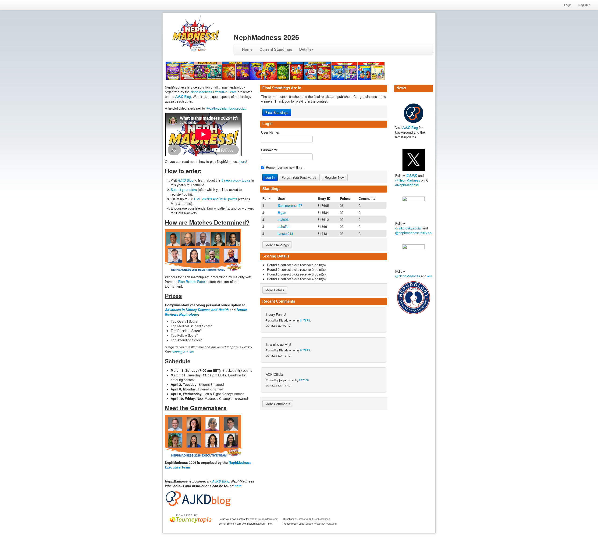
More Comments (277, 403)
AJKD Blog (220, 481)
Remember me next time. (284, 167)
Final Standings (276, 112)
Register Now (335, 177)
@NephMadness (407, 180)
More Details (274, 290)
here (242, 161)
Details (305, 49)
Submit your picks (184, 189)
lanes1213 (285, 233)
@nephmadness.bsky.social (415, 232)
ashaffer (284, 226)
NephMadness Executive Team (214, 91)
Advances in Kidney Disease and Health (197, 309)
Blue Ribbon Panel (192, 281)
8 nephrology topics (235, 180)
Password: (269, 149)
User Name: (270, 132)
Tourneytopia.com (268, 519)
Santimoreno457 (290, 205)
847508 (304, 380)
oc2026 (283, 219)
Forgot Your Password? (299, 177)
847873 (305, 320)
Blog (183, 96)
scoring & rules (183, 351)
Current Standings (276, 49)
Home (247, 49)
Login (567, 5)
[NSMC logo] (413, 298)
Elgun (282, 212)
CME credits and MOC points (216, 199)
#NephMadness (407, 184)
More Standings (277, 245)
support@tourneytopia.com (321, 523)
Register (584, 5)
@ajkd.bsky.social (408, 228)
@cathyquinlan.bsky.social (225, 108)
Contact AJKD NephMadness (313, 519)
